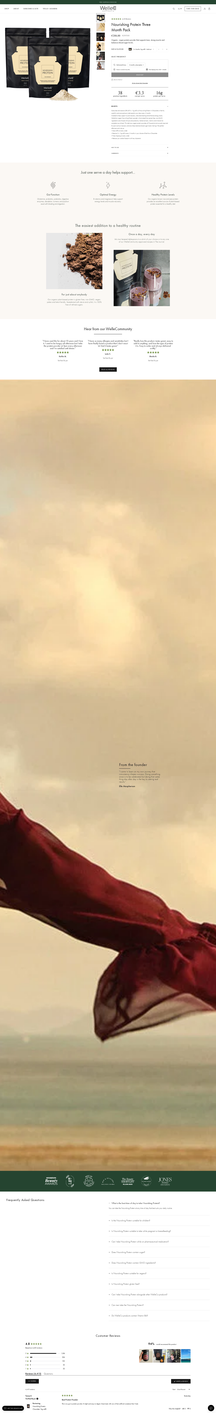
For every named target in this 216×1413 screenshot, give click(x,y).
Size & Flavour (117, 49)
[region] (165, 1356)
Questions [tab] (48, 1374)
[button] (100, 17)
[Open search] (173, 9)
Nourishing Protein (39, 1407)
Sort (174, 1389)
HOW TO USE (115, 147)
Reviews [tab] (33, 1374)
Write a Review (181, 1382)
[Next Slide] (189, 1356)
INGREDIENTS (115, 153)
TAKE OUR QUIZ (192, 9)
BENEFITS (114, 106)
